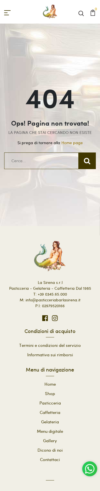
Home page (72, 142)
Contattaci (50, 459)
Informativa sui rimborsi (50, 354)
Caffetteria (50, 412)
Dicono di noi (50, 450)
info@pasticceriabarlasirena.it (53, 299)
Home (50, 384)
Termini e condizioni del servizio (50, 345)
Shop (50, 393)
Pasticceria (50, 403)
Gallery (50, 440)
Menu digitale (50, 431)
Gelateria (50, 421)
